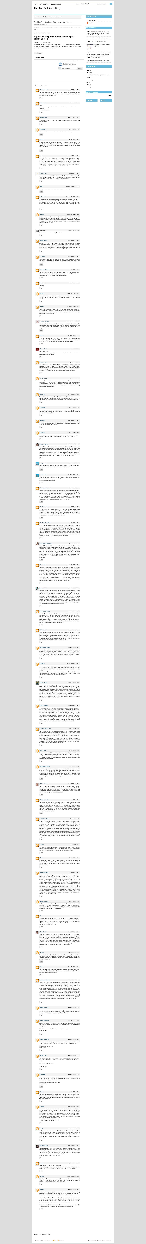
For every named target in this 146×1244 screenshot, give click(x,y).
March (90, 80)
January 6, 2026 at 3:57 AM (73, 611)
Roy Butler (43, 564)
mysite (42, 306)
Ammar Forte (43, 240)
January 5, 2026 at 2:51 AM (73, 587)
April (89, 77)
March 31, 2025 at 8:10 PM (73, 487)
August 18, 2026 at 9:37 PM (73, 1091)
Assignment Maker (57, 922)
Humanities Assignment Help (55, 908)
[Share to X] (38, 53)
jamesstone (43, 588)
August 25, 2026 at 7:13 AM (73, 1162)
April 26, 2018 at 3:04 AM (74, 139)
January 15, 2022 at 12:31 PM (73, 240)
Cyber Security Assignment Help (47, 1097)
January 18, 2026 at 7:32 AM (73, 647)
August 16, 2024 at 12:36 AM (73, 420)
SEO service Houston (66, 757)
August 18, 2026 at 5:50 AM (73, 1074)
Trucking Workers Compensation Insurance (49, 1119)
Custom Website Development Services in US (51, 735)
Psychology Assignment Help (46, 957)
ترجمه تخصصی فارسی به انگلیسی (54, 162)
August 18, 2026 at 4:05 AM (73, 1055)
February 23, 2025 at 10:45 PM (73, 444)
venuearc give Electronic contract (60, 309)
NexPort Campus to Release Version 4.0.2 (96, 41)
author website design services (72, 525)
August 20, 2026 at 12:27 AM (73, 1106)
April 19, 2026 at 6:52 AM (74, 750)
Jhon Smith (43, 932)
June (89, 72)
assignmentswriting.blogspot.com (60, 145)
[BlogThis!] (37, 53)
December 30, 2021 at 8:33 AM (73, 214)
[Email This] (35, 53)
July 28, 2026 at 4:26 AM (74, 901)
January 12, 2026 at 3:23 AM (73, 629)
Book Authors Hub (45, 523)
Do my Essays (68, 132)
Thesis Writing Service (51, 982)
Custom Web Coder (45, 728)
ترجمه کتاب (77, 158)
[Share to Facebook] (40, 53)
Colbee (42, 844)
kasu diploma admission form (66, 341)
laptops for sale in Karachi (66, 490)
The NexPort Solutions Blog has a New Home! (97, 38)
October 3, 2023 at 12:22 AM (73, 394)
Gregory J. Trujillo (45, 269)
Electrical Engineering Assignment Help (65, 693)
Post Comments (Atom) (45, 1234)
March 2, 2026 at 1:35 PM (74, 728)
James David (43, 349)
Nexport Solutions (44, 4)
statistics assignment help (50, 1012)
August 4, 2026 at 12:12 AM (73, 952)
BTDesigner (99, 1240)
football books (71, 436)
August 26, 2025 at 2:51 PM (73, 522)
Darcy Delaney (92, 20)
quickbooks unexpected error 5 (61, 203)
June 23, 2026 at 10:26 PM (73, 783)
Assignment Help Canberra (61, 862)
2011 (88, 87)
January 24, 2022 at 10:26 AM (73, 256)
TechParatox (43, 173)
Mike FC (42, 1189)
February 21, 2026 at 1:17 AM (73, 682)
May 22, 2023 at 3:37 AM (74, 348)
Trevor (42, 139)
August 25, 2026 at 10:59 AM (73, 1176)
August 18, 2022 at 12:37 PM (73, 293)
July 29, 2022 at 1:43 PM (74, 282)
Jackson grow (44, 444)
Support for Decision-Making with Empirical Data (98, 60)
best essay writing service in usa (72, 273)
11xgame (42, 1074)
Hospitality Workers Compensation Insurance (49, 1120)
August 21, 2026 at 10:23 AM (73, 1145)
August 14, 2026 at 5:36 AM (73, 1007)
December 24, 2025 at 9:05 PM (73, 564)
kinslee (42, 1106)
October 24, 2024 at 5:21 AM (73, 432)
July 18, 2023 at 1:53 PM (74, 378)
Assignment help (45, 611)
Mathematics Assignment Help (68, 848)
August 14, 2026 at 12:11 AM (73, 980)
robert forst (43, 1055)
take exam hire (56, 673)
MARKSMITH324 (44, 901)
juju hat (76, 399)
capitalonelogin (44, 1020)
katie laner (43, 196)
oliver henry (43, 378)
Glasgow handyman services (62, 178)
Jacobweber (43, 362)
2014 (88, 70)
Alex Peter (43, 750)
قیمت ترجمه (42, 164)
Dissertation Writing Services (67, 773)
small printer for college (67, 189)
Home (36, 4)
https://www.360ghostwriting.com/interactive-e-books (51, 218)
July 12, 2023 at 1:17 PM (74, 362)
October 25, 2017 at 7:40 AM (73, 129)
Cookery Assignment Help (45, 821)
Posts (56, 1240)
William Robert (44, 783)
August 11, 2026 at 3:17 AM (73, 966)
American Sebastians (46, 543)
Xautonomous (44, 509)
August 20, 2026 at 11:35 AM (73, 1128)
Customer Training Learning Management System (57, 260)
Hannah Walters (44, 321)
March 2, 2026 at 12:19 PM (73, 705)
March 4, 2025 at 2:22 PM (74, 463)
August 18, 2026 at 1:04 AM (73, 1039)
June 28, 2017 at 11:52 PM (73, 89)
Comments (61, 1240)
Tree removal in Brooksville (54, 1165)
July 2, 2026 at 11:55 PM (74, 818)
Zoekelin (42, 663)
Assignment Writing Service (45, 328)
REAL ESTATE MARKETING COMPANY (61, 243)
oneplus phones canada (45, 380)
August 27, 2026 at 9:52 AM (73, 1189)
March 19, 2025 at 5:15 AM (73, 474)
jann (41, 155)
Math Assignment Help (69, 1180)
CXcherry (42, 256)
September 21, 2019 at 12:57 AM (72, 155)
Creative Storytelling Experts (60, 1154)
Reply (41, 97)
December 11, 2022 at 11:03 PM (72, 321)
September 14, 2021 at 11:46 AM (72, 186)
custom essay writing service (65, 93)
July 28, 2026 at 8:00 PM (74, 915)
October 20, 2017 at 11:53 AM (73, 117)
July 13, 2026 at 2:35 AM (74, 857)
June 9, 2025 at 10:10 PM (74, 506)
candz (41, 1163)
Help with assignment (44, 109)
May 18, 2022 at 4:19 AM (74, 269)
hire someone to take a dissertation (47, 480)
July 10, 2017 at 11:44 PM (74, 102)
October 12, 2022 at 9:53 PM (73, 306)
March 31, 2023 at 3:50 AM (73, 335)
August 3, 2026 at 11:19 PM (73, 931)
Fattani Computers (45, 488)
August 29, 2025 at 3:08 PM (73, 543)
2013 (88, 82)
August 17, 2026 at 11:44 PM (73, 1020)
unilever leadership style (68, 596)
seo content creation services (62, 545)
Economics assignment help (46, 875)
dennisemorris (44, 89)
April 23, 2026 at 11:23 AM (74, 766)
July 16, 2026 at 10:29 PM (74, 872)
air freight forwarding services (73, 411)
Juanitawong (43, 117)
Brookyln (42, 394)
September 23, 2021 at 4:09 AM (72, 196)
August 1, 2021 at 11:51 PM (73, 173)
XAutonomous (44, 506)
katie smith (43, 103)
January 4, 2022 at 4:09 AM (73, 230)
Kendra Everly (44, 1145)
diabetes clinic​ (67, 467)
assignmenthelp (44, 818)
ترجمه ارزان (60, 159)
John (41, 186)
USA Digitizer (42, 351)
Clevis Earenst (44, 705)
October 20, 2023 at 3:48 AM (73, 407)
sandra (42, 214)
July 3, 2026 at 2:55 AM (74, 844)
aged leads (57, 364)
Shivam (42, 293)
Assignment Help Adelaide (56, 650)
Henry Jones (43, 682)
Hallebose (43, 283)
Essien (42, 335)
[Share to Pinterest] (41, 53)
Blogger (109, 1240)
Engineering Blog (56, 4)
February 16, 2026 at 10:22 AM (73, 663)
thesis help (47, 613)
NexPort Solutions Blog (47, 8)
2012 (88, 84)
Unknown (91, 23)
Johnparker (43, 630)
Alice (41, 916)
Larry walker (43, 463)
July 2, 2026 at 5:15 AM (74, 799)
